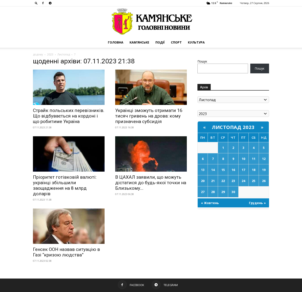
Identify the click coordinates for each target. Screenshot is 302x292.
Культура (196, 42)
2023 (50, 54)
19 (264, 170)
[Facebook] (43, 3)
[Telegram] (50, 3)
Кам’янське (139, 42)
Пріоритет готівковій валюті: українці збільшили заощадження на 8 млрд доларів (64, 185)
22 (223, 181)
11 (253, 159)
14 (213, 170)
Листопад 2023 (233, 127)
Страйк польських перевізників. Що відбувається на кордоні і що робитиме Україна (68, 116)
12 (264, 159)
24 (243, 181)
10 (243, 159)
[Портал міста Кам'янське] (151, 21)
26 (264, 181)
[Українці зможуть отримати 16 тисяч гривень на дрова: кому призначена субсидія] (151, 87)
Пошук (202, 61)
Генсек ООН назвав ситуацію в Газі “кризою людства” (66, 252)
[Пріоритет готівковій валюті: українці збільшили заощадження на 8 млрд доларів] (69, 154)
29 (223, 192)
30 (233, 192)
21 (213, 181)
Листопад (63, 54)
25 (253, 181)
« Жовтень (210, 203)
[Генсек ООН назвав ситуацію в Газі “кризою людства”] (69, 226)
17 (243, 170)
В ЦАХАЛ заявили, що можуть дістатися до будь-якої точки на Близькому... (150, 182)
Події (160, 42)
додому (38, 54)
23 (233, 181)
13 (203, 170)
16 (233, 170)
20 (203, 181)
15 (223, 170)
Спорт (176, 42)
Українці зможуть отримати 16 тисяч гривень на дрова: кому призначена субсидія (148, 116)
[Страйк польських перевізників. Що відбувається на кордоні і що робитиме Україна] (69, 87)
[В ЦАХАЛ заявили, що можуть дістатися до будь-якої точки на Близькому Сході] (151, 154)
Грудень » (257, 203)
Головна (115, 42)
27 (203, 192)
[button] (36, 3)
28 (213, 192)
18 (253, 170)
